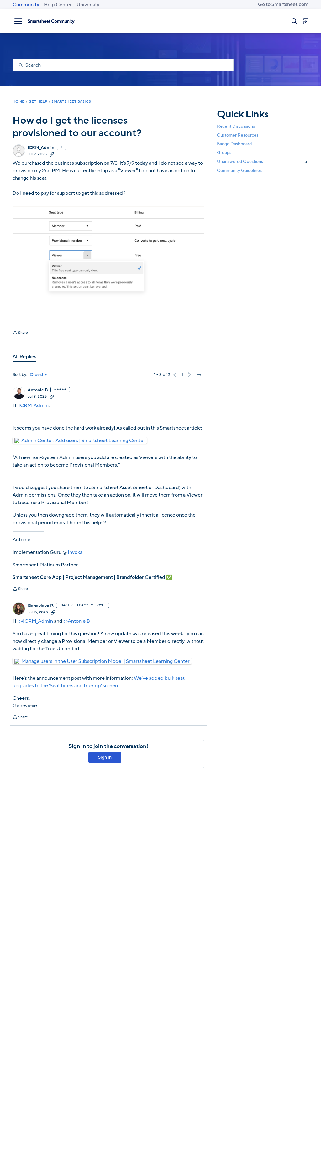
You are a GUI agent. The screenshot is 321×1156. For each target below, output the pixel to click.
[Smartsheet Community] (51, 21)
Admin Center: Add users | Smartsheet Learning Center (83, 440)
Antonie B (38, 390)
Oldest (37, 375)
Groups (224, 153)
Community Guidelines (239, 170)
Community (26, 4)
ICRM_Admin (41, 148)
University (87, 4)
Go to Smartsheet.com (283, 4)
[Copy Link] (51, 154)
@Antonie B (76, 621)
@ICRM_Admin (35, 621)
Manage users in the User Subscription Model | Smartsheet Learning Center (105, 661)
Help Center (58, 4)
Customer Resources (237, 135)
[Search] (294, 21)
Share (20, 333)
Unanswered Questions (262, 161)
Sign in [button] (105, 757)
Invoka (74, 552)
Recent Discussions (236, 126)
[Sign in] (305, 21)
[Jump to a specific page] (199, 375)
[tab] (24, 356)
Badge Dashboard (234, 144)
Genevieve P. (41, 606)
